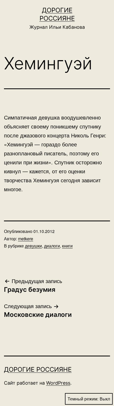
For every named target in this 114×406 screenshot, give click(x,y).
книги (67, 246)
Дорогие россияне (38, 369)
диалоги (52, 246)
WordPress (58, 383)
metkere (25, 239)
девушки (33, 246)
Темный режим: (83, 399)
